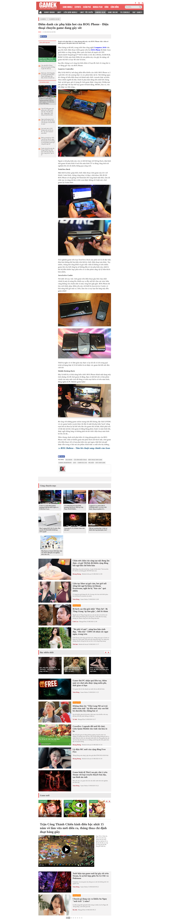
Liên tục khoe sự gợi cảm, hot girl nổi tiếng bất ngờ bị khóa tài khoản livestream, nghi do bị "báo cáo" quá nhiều (89, 587)
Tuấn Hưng (76, 599)
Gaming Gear (54, 19)
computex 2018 (82, 462)
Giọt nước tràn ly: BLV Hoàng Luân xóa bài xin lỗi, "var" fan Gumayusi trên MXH (47, 131)
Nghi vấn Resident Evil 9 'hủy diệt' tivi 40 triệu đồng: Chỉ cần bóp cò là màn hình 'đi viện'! (48, 122)
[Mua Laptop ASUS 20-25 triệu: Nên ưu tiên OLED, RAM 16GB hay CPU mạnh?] (49, 520)
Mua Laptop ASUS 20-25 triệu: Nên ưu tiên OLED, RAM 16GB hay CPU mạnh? (49, 529)
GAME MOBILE (67, 6)
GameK (43, 19)
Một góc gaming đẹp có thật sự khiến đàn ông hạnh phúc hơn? (98, 529)
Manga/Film (82, 621)
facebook (135, 3)
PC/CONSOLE (125, 12)
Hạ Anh (75, 910)
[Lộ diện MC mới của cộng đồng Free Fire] (54, 757)
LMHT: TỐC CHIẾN (86, 12)
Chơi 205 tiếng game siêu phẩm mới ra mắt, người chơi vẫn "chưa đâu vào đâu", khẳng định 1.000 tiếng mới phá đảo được (47, 112)
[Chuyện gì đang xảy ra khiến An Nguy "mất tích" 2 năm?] (54, 904)
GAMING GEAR (100, 12)
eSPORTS (78, 6)
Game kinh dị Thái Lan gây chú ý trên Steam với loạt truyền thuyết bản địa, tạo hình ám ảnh (90, 774)
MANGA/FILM (97, 6)
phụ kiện (91, 462)
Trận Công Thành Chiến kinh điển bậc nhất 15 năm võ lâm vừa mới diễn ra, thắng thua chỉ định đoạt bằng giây (73, 828)
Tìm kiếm (140, 7)
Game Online (84, 599)
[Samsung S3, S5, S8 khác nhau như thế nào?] (74, 520)
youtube (139, 3)
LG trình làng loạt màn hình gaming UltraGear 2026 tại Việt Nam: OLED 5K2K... (73, 507)
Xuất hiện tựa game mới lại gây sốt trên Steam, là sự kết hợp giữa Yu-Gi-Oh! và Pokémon (91, 875)
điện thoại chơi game (95, 459)
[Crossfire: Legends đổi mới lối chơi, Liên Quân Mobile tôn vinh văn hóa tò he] (54, 735)
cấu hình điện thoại (80, 459)
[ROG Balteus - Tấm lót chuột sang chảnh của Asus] (47, 51)
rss (143, 3)
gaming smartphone (65, 462)
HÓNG (106, 6)
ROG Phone (95, 50)
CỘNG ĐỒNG (115, 6)
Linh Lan (75, 621)
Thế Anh (75, 644)
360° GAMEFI (137, 12)
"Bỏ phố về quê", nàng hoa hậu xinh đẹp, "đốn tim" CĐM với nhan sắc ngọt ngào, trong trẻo (90, 631)
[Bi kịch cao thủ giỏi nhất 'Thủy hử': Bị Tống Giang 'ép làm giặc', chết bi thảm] (54, 614)
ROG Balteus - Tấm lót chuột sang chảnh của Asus (47, 59)
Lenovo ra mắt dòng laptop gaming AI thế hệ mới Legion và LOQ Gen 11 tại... (48, 507)
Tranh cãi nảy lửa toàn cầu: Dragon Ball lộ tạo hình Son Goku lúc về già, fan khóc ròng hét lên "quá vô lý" (48, 151)
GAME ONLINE (113, 12)
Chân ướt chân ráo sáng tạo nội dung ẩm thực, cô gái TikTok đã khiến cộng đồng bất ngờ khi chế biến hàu (91, 563)
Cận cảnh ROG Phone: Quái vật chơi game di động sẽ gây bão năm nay (48, 67)
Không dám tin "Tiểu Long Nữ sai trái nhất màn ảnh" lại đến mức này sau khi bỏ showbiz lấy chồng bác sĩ (90, 708)
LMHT (59, 12)
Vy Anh (75, 719)
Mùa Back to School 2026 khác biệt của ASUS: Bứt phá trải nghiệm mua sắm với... (51, 552)
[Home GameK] (40, 12)
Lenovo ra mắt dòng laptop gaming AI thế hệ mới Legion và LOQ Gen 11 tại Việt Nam (46, 101)
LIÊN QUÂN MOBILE (71, 12)
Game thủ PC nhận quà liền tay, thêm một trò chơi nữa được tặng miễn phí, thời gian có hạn (90, 683)
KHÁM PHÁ (87, 6)
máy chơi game (100, 462)
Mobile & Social (87, 574)
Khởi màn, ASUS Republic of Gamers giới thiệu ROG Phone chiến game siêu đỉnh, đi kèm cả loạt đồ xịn (48, 75)
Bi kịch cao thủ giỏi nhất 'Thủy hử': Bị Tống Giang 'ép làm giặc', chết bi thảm (90, 610)
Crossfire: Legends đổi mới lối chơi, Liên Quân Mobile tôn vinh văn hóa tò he (90, 728)
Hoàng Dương (77, 574)
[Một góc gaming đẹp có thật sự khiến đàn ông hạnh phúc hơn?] (99, 520)
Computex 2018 (100, 47)
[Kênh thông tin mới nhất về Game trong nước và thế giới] (48, 6)
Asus (74, 462)
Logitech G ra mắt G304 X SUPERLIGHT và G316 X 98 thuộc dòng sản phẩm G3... (97, 507)
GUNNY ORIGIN (49, 12)
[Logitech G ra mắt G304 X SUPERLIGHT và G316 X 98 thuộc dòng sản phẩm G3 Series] (99, 497)
